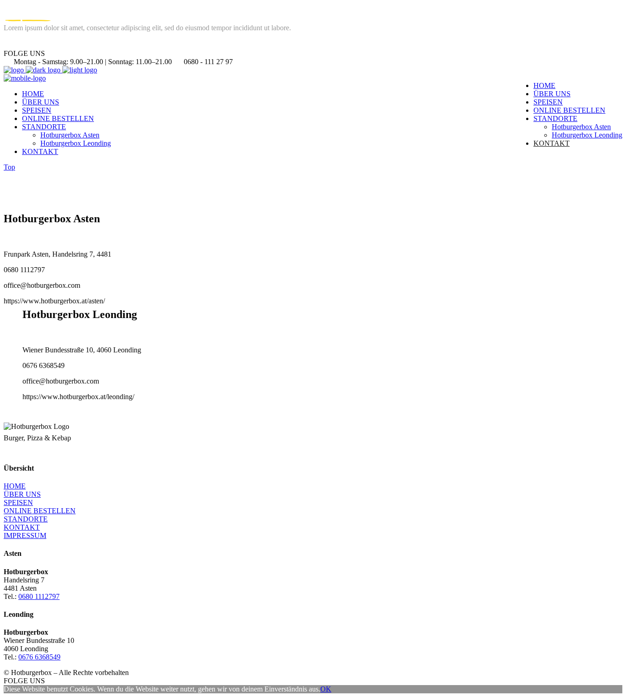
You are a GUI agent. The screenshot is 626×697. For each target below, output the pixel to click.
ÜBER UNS (22, 494)
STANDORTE (26, 519)
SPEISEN (18, 502)
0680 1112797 (39, 596)
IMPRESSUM (25, 535)
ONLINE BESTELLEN (40, 511)
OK (325, 689)
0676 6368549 (39, 657)
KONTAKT (22, 527)
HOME (15, 486)
